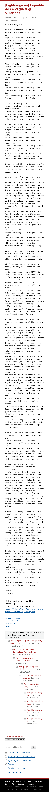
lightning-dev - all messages (21, 756)
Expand (11, 764)
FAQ (12, 784)
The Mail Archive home (19, 753)
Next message (11, 626)
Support (21, 784)
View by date (10, 623)
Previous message (13, 618)
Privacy (31, 784)
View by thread (11, 621)
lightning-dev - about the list (21, 760)
